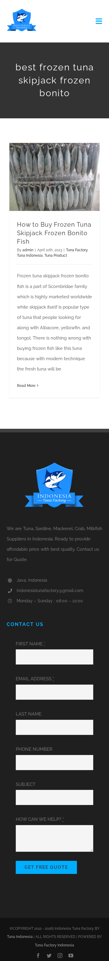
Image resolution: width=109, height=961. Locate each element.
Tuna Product (56, 255)
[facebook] (38, 955)
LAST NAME (28, 714)
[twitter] (49, 955)
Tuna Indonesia (30, 255)
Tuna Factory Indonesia (54, 945)
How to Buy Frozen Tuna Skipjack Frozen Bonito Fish (54, 233)
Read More (26, 386)
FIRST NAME (30, 644)
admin (27, 250)
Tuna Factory (77, 250)
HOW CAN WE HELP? (40, 819)
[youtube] (70, 955)
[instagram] (60, 955)
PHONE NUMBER (34, 749)
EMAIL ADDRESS (35, 679)
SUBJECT (25, 784)
